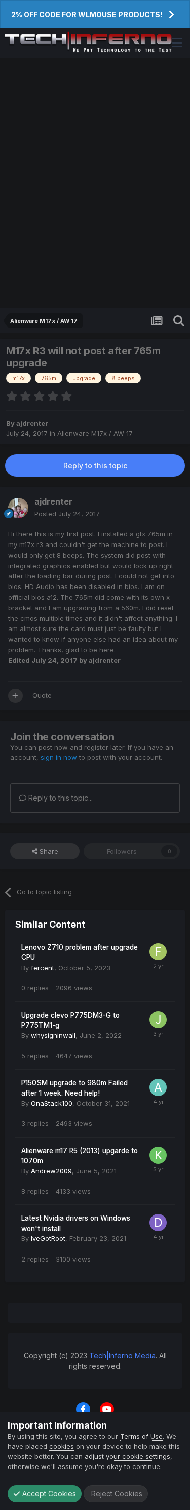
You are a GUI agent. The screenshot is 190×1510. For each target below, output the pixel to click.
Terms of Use (141, 1436)
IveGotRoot (48, 1238)
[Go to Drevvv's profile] (158, 1222)
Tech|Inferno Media (122, 1355)
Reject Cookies (115, 1493)
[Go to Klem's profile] (158, 1155)
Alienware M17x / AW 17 (95, 433)
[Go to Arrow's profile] (158, 1087)
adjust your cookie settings (127, 1456)
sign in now (59, 757)
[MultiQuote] (15, 696)
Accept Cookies (48, 1493)
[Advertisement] (95, 183)
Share (47, 851)
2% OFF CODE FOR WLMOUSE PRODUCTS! (86, 14)
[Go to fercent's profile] (158, 951)
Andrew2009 (51, 1171)
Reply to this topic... (59, 797)
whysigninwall (53, 1035)
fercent (42, 967)
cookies (61, 1446)
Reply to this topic (95, 465)
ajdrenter (32, 423)
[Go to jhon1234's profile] (158, 1019)
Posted (67, 514)
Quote (42, 695)
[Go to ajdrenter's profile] (18, 508)
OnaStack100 (51, 1103)
